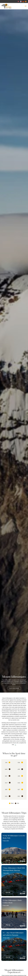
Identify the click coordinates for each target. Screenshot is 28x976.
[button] (6, 840)
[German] (23, 1)
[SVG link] (26, 6)
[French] (21, 1)
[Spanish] (26, 1)
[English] (18, 1)
